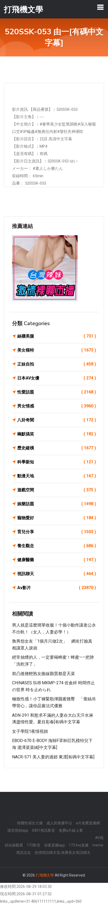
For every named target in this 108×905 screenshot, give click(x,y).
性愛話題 (56, 391)
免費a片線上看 (71, 830)
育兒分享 (56, 531)
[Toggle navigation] (100, 7)
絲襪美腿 (56, 336)
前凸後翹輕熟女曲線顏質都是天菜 (43, 673)
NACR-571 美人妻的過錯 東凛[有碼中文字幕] (53, 756)
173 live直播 (79, 845)
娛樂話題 (56, 503)
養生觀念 (56, 545)
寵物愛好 (56, 517)
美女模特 (56, 350)
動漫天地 (56, 475)
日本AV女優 (56, 378)
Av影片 (56, 587)
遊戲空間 (56, 489)
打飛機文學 (45, 875)
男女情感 (56, 405)
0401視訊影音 (43, 830)
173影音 (33, 845)
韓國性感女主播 (30, 823)
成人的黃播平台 (59, 823)
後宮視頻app (17, 830)
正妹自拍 (56, 364)
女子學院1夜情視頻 (30, 731)
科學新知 (56, 461)
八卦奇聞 (56, 419)
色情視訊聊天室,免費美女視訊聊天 (62, 852)
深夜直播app (54, 845)
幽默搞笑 (56, 433)
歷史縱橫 (56, 447)
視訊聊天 (56, 573)
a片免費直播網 (88, 823)
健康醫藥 (56, 559)
